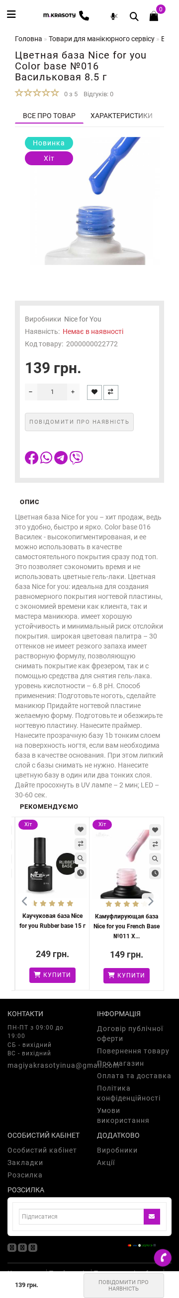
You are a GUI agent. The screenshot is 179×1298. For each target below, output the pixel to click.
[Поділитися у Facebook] (32, 460)
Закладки (25, 1163)
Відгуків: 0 (98, 94)
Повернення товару (133, 1051)
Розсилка (25, 1175)
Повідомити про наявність (123, 1285)
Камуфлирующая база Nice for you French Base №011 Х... (126, 926)
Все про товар (49, 116)
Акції (106, 1163)
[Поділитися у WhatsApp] (47, 460)
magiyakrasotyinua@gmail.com (44, 1065)
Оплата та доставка (134, 1076)
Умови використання (123, 1115)
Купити (56, 975)
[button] (150, 901)
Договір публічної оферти (130, 1033)
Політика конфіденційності (129, 1093)
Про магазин (120, 1063)
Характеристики (121, 116)
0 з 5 (69, 94)
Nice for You (82, 319)
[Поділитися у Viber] (76, 460)
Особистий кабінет (42, 1150)
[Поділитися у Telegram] (61, 460)
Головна (28, 39)
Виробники (117, 1150)
